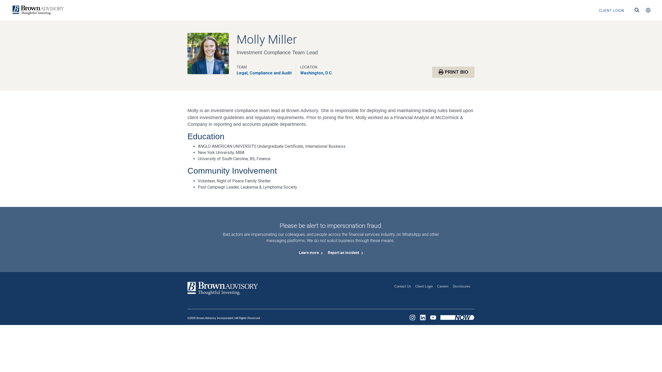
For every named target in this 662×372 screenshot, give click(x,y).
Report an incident (344, 253)
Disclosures (461, 286)
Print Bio (455, 72)
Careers (443, 286)
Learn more (309, 253)
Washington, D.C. (316, 73)
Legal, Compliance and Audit (264, 73)
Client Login (424, 286)
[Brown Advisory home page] (37, 10)
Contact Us (402, 286)
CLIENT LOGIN (611, 11)
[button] (648, 10)
